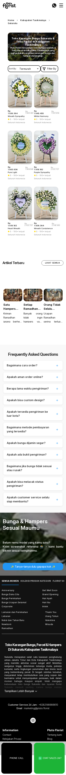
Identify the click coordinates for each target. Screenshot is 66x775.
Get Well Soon (50, 590)
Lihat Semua (52, 263)
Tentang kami (54, 734)
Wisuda (49, 624)
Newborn (7, 624)
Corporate (7, 606)
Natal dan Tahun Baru (13, 620)
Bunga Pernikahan (11, 598)
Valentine (50, 620)
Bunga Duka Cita (10, 594)
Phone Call (17, 758)
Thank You (51, 612)
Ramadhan (7, 628)
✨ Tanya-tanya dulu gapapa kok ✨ (33, 566)
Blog (49, 738)
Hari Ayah (47, 598)
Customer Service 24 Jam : (33, 704)
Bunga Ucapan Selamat (14, 602)
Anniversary (8, 590)
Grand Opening (50, 594)
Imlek (45, 606)
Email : (33, 708)
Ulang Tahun (52, 616)
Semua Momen (10, 581)
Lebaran (6, 616)
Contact (7, 734)
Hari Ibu (46, 602)
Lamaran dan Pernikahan (15, 612)
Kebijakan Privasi (12, 738)
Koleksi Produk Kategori (35, 581)
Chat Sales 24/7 (52, 758)
